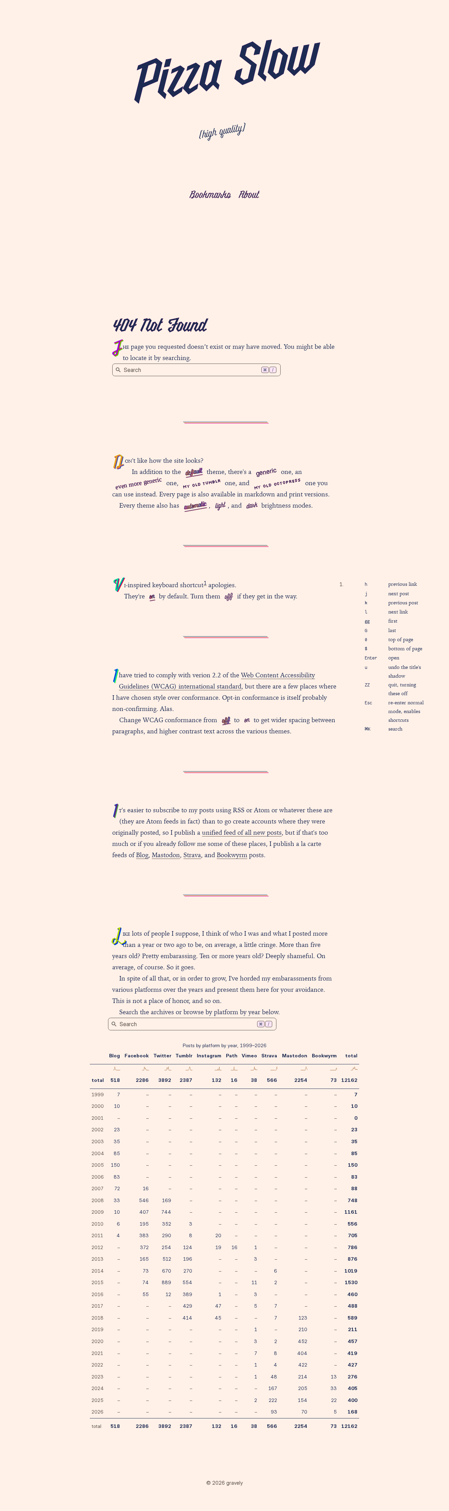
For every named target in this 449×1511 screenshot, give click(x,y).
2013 (97, 1259)
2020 (97, 1341)
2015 (97, 1282)
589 (352, 1318)
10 (117, 1106)
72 (117, 1188)
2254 (300, 1080)
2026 (97, 1412)
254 (166, 1247)
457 (352, 1341)
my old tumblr (201, 483)
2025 (97, 1400)
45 (218, 1318)
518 (115, 1080)
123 (303, 1318)
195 (144, 1224)
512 (166, 1259)
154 (302, 1400)
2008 (98, 1200)
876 (352, 1259)
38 (254, 1080)
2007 (97, 1188)
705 (352, 1235)
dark (251, 505)
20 (218, 1235)
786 (352, 1247)
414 (187, 1318)
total (98, 1080)
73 (333, 1080)
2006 (98, 1177)
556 (352, 1224)
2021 (97, 1353)
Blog (142, 855)
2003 (98, 1141)
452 (302, 1341)
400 (352, 1400)
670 (166, 1271)
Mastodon (166, 855)
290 (166, 1235)
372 (144, 1247)
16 (234, 1080)
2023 (97, 1377)
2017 (97, 1306)
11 (254, 1282)
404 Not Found (159, 327)
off (228, 597)
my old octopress (277, 483)
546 (144, 1200)
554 (187, 1282)
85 (117, 1153)
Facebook (137, 1055)
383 (144, 1235)
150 (115, 1165)
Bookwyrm (232, 855)
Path (231, 1055)
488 (352, 1306)
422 (302, 1365)
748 (352, 1200)
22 (334, 1400)
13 (334, 1377)
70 (304, 1412)
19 (218, 1247)
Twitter (162, 1055)
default (194, 472)
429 (187, 1306)
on (151, 597)
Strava (192, 855)
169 (166, 1200)
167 (272, 1388)
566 (272, 1080)
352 (166, 1224)
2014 (98, 1271)
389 (187, 1294)
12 (168, 1294)
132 (216, 1080)
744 (166, 1212)
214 (302, 1377)
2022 (97, 1365)
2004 (98, 1153)
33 (117, 1200)
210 (303, 1329)
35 (117, 1141)
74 (145, 1282)
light (220, 505)
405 (352, 1388)
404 (302, 1353)
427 (352, 1365)
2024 (98, 1388)
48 (273, 1377)
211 (352, 1329)
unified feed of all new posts (242, 832)
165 (144, 1259)
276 (352, 1377)
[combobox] (196, 370)
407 (144, 1212)
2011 (97, 1235)
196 (187, 1259)
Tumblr (183, 1055)
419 (352, 1353)
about (249, 195)
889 (166, 1282)
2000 (98, 1106)
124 (187, 1247)
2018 (97, 1318)
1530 (351, 1282)
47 (218, 1306)
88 (354, 1188)
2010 (97, 1224)
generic (266, 471)
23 (117, 1129)
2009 (98, 1212)
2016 (97, 1294)
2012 (97, 1247)
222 (273, 1400)
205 (302, 1388)
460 (352, 1294)
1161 (350, 1212)
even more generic (138, 482)
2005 (98, 1165)
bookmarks (209, 195)
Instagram (209, 1055)
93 (274, 1412)
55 (145, 1294)
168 (352, 1412)
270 (187, 1271)
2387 (186, 1080)
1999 (98, 1094)
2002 (97, 1129)
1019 (350, 1271)
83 (117, 1177)
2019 (97, 1329)
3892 (164, 1080)
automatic (195, 505)
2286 (142, 1080)
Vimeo (249, 1055)
